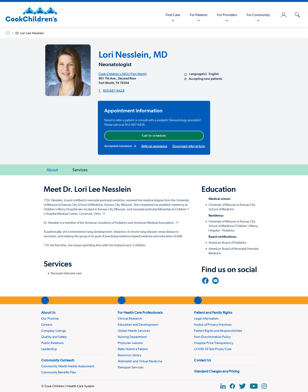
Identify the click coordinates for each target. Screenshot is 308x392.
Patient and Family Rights (213, 312)
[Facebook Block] (232, 386)
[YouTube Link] (254, 386)
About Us (48, 312)
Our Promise (50, 318)
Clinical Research (130, 318)
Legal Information (206, 318)
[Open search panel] (297, 14)
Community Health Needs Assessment (67, 366)
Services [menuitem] (80, 169)
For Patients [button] (198, 15)
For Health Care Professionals (140, 312)
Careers (46, 325)
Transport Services (131, 367)
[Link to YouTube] (215, 280)
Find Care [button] (173, 15)
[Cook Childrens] (30, 15)
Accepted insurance (118, 146)
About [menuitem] (52, 169)
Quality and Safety (54, 337)
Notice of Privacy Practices (212, 325)
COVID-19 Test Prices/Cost (212, 349)
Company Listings (53, 331)
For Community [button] (258, 15)
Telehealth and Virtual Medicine (140, 361)
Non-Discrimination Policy (212, 337)
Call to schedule (154, 135)
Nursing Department (132, 337)
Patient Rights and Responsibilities (218, 331)
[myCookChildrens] (284, 15)
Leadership (49, 349)
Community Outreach (57, 360)
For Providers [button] (227, 15)
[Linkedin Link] (223, 386)
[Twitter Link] (242, 386)
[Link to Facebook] (205, 280)
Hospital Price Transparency (213, 343)
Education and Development (138, 325)
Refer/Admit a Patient (133, 349)
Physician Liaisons (130, 343)
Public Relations (52, 343)
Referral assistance (154, 146)
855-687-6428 (113, 90)
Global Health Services (134, 331)
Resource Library (129, 355)
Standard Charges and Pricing (217, 371)
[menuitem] (173, 15)
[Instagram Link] (264, 386)
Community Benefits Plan (58, 372)
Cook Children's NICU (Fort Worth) (123, 74)
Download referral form (188, 146)
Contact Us (202, 360)
